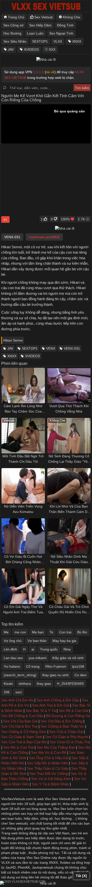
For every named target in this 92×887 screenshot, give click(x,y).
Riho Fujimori (55, 666)
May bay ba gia (64, 641)
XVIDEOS (31, 49)
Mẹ (6, 632)
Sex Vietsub (43, 17)
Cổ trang (32, 666)
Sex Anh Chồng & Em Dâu (57, 700)
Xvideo (65, 862)
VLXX (57, 41)
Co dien (81, 675)
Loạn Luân (35, 33)
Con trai (65, 632)
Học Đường (12, 33)
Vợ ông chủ (13, 641)
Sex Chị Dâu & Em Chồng (61, 721)
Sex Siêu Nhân (14, 41)
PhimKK (24, 867)
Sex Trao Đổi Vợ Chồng (48, 773)
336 (7, 692)
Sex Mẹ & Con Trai (18, 747)
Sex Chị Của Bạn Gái (20, 721)
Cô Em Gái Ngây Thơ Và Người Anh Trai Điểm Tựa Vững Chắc (23, 610)
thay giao (44, 684)
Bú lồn (82, 632)
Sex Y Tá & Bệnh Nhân (50, 784)
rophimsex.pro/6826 (44, 237)
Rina (67, 649)
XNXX (76, 41)
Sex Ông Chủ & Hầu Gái (48, 758)
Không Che (71, 17)
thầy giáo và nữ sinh (68, 658)
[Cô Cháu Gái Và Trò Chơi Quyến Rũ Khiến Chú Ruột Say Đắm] (69, 586)
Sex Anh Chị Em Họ (17, 700)
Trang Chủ (16, 17)
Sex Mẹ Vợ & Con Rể (48, 752)
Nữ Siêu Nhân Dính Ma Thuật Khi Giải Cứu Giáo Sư (69, 560)
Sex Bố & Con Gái (73, 711)
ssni (18, 692)
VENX (50, 348)
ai (32, 649)
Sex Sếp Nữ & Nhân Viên (47, 763)
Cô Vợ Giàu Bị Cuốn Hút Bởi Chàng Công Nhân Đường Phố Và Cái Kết (23, 560)
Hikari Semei (13, 340)
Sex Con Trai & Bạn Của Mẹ (24, 742)
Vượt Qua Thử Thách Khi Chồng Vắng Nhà (69, 408)
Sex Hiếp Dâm (40, 25)
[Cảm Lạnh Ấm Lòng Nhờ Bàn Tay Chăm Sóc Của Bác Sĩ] (23, 385)
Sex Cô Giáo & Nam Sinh (21, 737)
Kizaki (8, 684)
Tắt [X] (81, 876)
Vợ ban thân (37, 641)
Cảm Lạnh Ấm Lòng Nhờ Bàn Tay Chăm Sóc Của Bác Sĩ (23, 409)
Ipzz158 (78, 666)
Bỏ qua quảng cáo (69, 111)
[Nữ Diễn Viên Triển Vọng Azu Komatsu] (23, 486)
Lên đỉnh (10, 649)
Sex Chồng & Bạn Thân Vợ (62, 726)
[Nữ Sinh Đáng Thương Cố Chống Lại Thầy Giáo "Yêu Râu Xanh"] (69, 435)
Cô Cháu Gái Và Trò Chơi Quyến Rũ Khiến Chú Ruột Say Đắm (69, 610)
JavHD (10, 867)
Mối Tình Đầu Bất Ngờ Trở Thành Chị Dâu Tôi (23, 458)
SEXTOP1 (40, 41)
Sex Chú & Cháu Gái (66, 732)
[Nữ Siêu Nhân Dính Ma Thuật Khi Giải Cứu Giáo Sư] (69, 536)
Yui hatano (12, 666)
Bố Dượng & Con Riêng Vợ (68, 716)
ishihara (25, 684)
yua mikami (37, 658)
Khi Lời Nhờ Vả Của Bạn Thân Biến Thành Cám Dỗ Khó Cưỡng (69, 509)
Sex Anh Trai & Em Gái (50, 705)
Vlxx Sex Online (38, 858)
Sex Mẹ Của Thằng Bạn (56, 747)
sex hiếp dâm (35, 838)
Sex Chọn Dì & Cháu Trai (70, 742)
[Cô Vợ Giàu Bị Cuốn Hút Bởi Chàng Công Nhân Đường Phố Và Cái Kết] (23, 536)
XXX (52, 49)
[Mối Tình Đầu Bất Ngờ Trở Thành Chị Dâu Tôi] (23, 435)
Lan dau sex (13, 658)
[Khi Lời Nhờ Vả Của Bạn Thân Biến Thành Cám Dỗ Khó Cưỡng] (69, 486)
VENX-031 (72, 348)
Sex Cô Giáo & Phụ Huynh (66, 737)
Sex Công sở (13, 25)
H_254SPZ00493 (70, 684)
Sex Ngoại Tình (61, 33)
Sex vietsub (17, 823)
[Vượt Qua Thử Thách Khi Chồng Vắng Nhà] (69, 385)
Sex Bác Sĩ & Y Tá (41, 711)
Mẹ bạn (38, 632)
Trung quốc (49, 649)
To (51, 632)
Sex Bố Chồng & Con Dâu (22, 716)
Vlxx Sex (59, 809)
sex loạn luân (11, 818)
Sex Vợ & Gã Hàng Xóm (51, 779)
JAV (11, 49)
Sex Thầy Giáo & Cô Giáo (47, 768)
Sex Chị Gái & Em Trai (19, 726)
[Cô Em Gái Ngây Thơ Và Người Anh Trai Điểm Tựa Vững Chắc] (23, 586)
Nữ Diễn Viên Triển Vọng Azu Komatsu (23, 509)
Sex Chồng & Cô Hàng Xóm (23, 732)
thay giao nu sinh (55, 675)
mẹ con (20, 632)
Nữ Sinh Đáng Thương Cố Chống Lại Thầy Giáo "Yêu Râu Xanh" (69, 459)
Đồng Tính (65, 25)
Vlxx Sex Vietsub (57, 799)
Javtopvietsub (42, 867)
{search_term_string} (20, 675)
